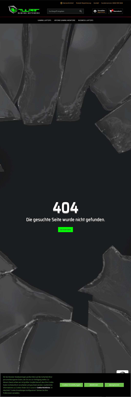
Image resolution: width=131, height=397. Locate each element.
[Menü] (126, 371)
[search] (65, 11)
